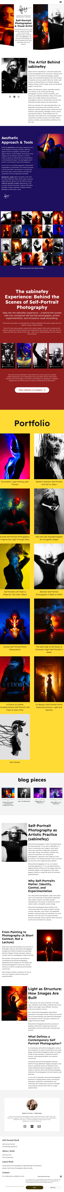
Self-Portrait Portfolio (8, 1144)
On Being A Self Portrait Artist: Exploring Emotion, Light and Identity (49, 707)
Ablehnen (53, 1187)
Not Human (15, 762)
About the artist (6, 1155)
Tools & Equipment (7, 1157)
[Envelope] (39, 1126)
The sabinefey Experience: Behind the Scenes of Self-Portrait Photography (32, 299)
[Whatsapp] (19, 97)
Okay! (34, 1187)
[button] (61, 1176)
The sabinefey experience (9, 1146)
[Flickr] (14, 97)
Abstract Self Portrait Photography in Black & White (17, 1168)
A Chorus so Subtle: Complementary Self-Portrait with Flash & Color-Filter (15, 707)
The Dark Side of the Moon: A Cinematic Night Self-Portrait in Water (49, 649)
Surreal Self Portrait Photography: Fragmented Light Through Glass (22, 1165)
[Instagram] (10, 97)
